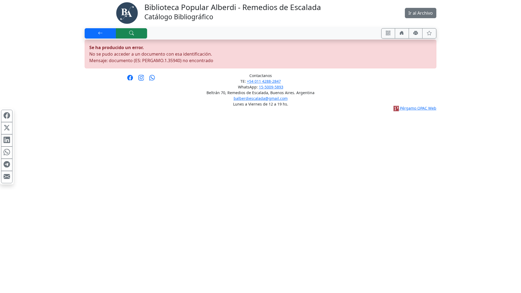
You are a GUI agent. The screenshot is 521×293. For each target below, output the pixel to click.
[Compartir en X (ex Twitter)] (6, 128)
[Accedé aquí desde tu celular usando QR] (388, 33)
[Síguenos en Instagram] (141, 79)
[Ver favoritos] (429, 33)
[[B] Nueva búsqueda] (131, 33)
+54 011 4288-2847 (264, 81)
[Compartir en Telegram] (6, 165)
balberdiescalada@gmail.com (261, 98)
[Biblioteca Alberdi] (127, 12)
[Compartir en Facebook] (6, 116)
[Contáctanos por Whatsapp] (152, 79)
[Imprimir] (416, 33)
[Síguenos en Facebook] (130, 79)
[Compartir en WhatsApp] (6, 152)
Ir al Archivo (420, 13)
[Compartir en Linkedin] (6, 140)
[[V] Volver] (100, 33)
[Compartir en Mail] (6, 177)
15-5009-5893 (271, 87)
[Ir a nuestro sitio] (402, 33)
